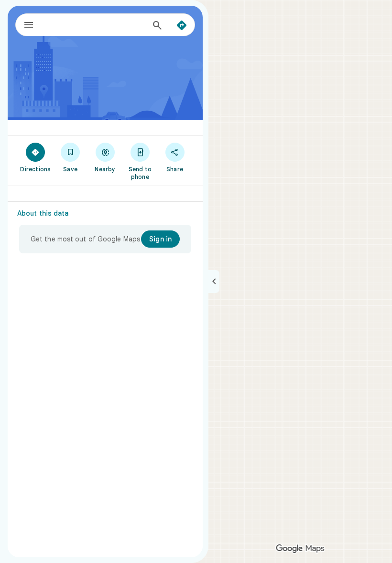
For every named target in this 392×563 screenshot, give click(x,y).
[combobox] (95, 25)
